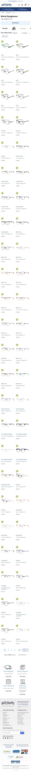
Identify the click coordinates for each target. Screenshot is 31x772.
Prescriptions (5, 715)
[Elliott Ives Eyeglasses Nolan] (7, 248)
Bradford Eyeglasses (6, 385)
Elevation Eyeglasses (21, 208)
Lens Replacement (7, 725)
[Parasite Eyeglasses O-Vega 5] (22, 121)
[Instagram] (10, 738)
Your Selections (6, 33)
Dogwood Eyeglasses (21, 360)
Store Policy (20, 721)
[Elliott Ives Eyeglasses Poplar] (7, 324)
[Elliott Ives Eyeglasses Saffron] (22, 248)
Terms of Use (20, 719)
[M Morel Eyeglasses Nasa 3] (7, 603)
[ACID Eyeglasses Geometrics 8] (7, 96)
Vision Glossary (20, 724)
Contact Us (19, 716)
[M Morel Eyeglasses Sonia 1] (7, 501)
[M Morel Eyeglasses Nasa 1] (7, 630)
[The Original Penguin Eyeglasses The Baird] (22, 450)
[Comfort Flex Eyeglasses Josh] (22, 147)
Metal (13, 12)
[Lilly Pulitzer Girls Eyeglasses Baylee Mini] (7, 475)
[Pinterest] (7, 738)
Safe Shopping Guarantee (22, 746)
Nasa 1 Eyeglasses (6, 641)
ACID (2, 55)
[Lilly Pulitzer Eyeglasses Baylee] (7, 551)
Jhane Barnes (19, 206)
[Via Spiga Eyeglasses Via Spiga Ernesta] (7, 576)
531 (20, 650)
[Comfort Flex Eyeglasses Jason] (7, 197)
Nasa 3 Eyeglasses (6, 614)
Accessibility (20, 722)
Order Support (6, 722)
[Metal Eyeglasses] (8, 704)
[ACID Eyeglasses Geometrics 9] (22, 71)
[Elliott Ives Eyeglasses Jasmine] (7, 273)
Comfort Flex (19, 156)
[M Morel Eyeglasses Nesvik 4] (22, 551)
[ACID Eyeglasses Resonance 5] (7, 46)
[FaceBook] (3, 738)
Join (22, 732)
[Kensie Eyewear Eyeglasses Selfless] (7, 399)
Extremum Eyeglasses (6, 233)
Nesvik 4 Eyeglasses (21, 562)
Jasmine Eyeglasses (6, 284)
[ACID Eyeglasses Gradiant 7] (7, 71)
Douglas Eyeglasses (6, 360)
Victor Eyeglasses (20, 233)
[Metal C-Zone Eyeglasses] (23, 29)
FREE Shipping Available (8, 744)
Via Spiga (3, 585)
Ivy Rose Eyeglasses (21, 284)
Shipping (5, 712)
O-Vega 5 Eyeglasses (21, 132)
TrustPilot (10, 757)
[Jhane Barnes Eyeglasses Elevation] (22, 197)
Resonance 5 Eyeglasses (7, 57)
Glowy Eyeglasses (20, 410)
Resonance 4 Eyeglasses (22, 57)
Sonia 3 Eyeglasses (21, 486)
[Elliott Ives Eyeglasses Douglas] (7, 349)
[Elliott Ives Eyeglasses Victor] (22, 223)
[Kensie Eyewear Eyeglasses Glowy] (22, 399)
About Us (19, 715)
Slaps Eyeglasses (20, 385)
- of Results (10, 654)
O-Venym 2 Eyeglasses (7, 132)
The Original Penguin (6, 434)
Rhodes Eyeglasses (21, 183)
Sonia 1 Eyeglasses (6, 512)
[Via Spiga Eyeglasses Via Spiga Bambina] (22, 603)
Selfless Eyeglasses (6, 410)
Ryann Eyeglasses (20, 512)
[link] (16, 752)
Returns (4, 714)
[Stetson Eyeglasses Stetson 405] (22, 630)
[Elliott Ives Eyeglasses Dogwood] (22, 349)
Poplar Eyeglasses (6, 335)
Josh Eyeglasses (20, 158)
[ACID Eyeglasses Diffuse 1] (22, 96)
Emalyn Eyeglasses (6, 537)
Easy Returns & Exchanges (22, 744)
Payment (5, 721)
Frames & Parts (6, 718)
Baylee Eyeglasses (6, 562)
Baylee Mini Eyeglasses (7, 486)
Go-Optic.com (8, 765)
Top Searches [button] (16, 769)
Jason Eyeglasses (5, 208)
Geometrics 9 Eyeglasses (22, 82)
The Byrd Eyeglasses (6, 461)
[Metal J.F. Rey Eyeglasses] (14, 29)
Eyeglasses (8, 12)
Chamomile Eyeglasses (22, 309)
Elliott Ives (18, 232)
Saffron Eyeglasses (21, 259)
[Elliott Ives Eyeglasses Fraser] (22, 324)
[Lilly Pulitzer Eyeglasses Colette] (22, 526)
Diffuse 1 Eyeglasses (21, 107)
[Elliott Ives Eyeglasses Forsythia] (7, 298)
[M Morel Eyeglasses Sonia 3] (22, 475)
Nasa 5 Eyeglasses (21, 587)
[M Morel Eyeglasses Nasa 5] (22, 576)
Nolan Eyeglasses (5, 259)
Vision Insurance (21, 714)
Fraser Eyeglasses (20, 335)
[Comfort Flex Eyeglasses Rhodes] (22, 172)
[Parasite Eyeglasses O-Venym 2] (7, 121)
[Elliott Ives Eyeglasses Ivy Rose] (22, 273)
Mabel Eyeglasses (5, 158)
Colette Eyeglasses (21, 537)
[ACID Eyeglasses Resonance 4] (22, 46)
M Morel (18, 484)
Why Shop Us (6, 724)
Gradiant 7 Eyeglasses (7, 82)
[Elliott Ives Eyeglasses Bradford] (7, 374)
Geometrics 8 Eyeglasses (7, 107)
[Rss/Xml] (12, 738)
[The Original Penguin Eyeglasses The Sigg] (22, 425)
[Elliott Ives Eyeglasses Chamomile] (22, 298)
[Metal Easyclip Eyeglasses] (5, 29)
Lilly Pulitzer (19, 510)
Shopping (5, 719)
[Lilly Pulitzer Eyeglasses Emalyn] (7, 526)
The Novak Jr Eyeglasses (7, 436)
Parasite (3, 130)
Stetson (18, 639)
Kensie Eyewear (5, 409)
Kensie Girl (18, 383)
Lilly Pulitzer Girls (5, 484)
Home (2, 12)
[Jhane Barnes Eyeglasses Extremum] (7, 223)
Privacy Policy (20, 718)
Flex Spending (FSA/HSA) (23, 712)
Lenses (4, 716)
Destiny (3, 156)
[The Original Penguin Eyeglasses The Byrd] (7, 450)
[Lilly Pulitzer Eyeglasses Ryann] (22, 501)
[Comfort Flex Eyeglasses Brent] (7, 172)
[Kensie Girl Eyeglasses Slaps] (22, 374)
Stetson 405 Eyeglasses (22, 641)
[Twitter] (5, 738)
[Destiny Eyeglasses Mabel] (7, 147)
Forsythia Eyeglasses (6, 309)
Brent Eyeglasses (5, 183)
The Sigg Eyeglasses (21, 436)
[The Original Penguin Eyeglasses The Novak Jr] (7, 425)
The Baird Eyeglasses (21, 461)
